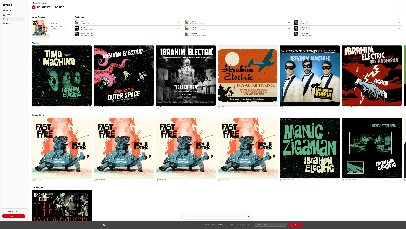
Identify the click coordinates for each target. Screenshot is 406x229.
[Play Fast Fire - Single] (158, 175)
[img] (7, 5)
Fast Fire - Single (161, 118)
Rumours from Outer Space (103, 46)
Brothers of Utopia (286, 46)
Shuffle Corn (194, 33)
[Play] (34, 7)
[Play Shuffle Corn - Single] (220, 175)
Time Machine (36, 46)
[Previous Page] (72, 28)
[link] (80, 17)
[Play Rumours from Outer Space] (96, 103)
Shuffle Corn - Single (225, 118)
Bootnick (83, 27)
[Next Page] (403, 28)
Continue (296, 225)
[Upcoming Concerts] (39, 3)
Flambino (193, 22)
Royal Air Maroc (223, 46)
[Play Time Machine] (34, 103)
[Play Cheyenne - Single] (96, 175)
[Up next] (245, 216)
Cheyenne (193, 27)
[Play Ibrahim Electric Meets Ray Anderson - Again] (344, 103)
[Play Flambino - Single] (34, 34)
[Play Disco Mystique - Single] (344, 175)
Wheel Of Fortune (86, 33)
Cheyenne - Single (100, 118)
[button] (13, 10)
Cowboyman (304, 33)
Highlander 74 (304, 27)
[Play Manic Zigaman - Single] (282, 175)
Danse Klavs (304, 22)
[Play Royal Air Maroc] (220, 103)
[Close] (104, 225)
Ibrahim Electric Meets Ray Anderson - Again (356, 46)
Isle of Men (159, 46)
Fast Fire (83, 22)
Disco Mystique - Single (349, 118)
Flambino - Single (57, 26)
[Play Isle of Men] (158, 103)
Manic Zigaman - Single (287, 118)
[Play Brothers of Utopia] (282, 103)
